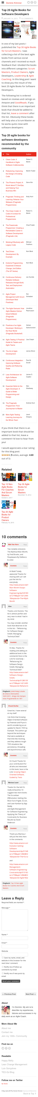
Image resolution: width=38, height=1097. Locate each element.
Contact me (7, 1032)
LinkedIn (35, 2)
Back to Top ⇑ (29, 1093)
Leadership (20, 75)
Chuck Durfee (13, 706)
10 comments (27, 18)
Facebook (32, 2)
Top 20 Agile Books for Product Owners (7, 516)
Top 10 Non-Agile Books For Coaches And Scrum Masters (8, 489)
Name (5, 934)
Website (5, 951)
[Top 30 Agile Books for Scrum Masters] (25, 477)
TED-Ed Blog (8, 1072)
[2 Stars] (4, 455)
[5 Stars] (9, 455)
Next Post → (31, 994)
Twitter (28, 2)
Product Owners (19, 72)
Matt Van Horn (13, 544)
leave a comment (20, 113)
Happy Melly (7, 1060)
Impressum (26, 1091)
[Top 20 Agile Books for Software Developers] (19, 37)
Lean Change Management (14, 1064)
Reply (25, 545)
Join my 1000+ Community (14, 1035)
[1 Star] (2, 455)
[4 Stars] (7, 455)
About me (6, 1028)
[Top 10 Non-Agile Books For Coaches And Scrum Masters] (9, 477)
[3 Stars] (6, 455)
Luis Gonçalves (9, 1068)
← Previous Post (9, 994)
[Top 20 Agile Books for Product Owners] (9, 504)
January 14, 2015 (10, 18)
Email (4, 943)
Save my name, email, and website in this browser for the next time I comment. (14, 960)
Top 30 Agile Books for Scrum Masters (23, 488)
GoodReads (21, 102)
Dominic (13, 566)
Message (6, 908)
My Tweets (5, 1084)
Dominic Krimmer (14, 2)
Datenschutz (33, 1091)
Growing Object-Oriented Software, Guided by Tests (18, 775)
